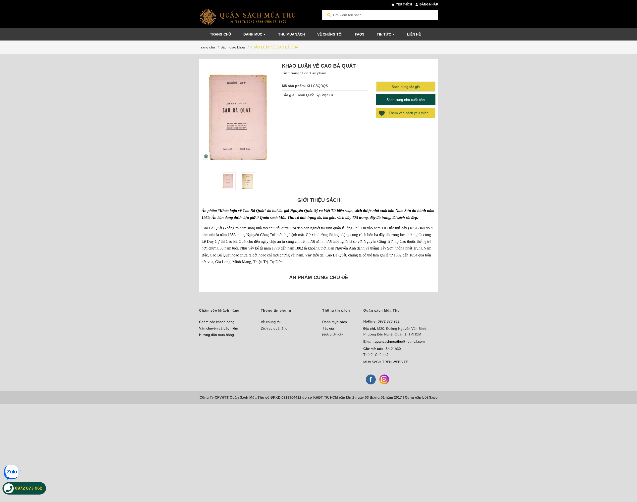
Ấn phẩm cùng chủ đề (318, 277)
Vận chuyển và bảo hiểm (218, 328)
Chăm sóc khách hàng (216, 322)
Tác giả (328, 328)
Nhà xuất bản (332, 335)
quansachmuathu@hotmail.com (400, 341)
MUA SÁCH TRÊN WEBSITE (385, 362)
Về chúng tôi (270, 322)
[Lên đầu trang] (623, 477)
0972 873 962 (389, 321)
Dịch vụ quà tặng (274, 328)
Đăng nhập (428, 4)
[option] (228, 181)
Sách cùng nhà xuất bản (405, 100)
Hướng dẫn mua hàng (216, 335)
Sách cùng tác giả (406, 87)
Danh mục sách (334, 322)
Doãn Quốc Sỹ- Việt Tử (315, 95)
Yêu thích (403, 4)
